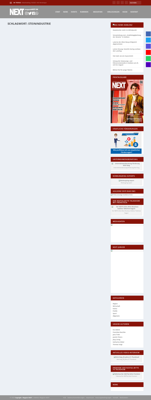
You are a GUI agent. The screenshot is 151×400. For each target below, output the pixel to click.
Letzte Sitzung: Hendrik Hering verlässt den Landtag (126, 50)
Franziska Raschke (119, 332)
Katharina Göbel (16, 73)
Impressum (90, 398)
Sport (115, 313)
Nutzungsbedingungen (103, 398)
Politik (115, 311)
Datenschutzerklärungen (76, 398)
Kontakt (134, 12)
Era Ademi (116, 330)
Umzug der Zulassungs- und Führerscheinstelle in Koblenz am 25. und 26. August (126, 63)
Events (74, 12)
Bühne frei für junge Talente (122, 70)
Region (42, 73)
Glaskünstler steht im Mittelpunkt (125, 30)
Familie (33, 73)
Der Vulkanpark (17, 70)
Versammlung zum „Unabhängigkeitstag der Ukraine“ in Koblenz (127, 36)
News (65, 12)
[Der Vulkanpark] (41, 47)
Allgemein (116, 316)
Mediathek (97, 12)
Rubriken (84, 12)
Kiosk (125, 12)
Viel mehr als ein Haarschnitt (123, 56)
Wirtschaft (116, 306)
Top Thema (48, 73)
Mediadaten (124, 398)
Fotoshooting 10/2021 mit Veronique (34, 3)
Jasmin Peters (117, 337)
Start (57, 12)
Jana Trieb (116, 335)
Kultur (115, 309)
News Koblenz (125, 25)
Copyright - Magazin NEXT (23, 398)
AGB (64, 398)
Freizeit (38, 73)
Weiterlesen (15, 81)
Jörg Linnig (116, 340)
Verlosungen (113, 12)
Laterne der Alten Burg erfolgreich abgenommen (125, 43)
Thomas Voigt (117, 344)
